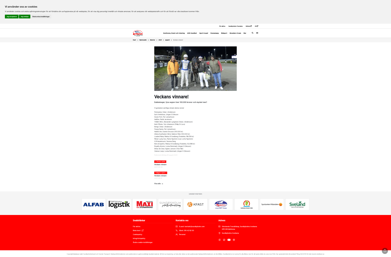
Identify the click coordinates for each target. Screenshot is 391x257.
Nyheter (152, 40)
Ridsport (224, 33)
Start (134, 40)
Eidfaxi (248, 26)
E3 (256, 26)
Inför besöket (192, 33)
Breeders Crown (235, 33)
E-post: (192, 226)
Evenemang (215, 33)
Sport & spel (203, 33)
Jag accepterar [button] (12, 16)
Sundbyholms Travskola (235, 26)
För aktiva (222, 26)
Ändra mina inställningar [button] (41, 16)
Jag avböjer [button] (25, 16)
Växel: (186, 230)
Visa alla (157, 183)
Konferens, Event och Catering (174, 33)
